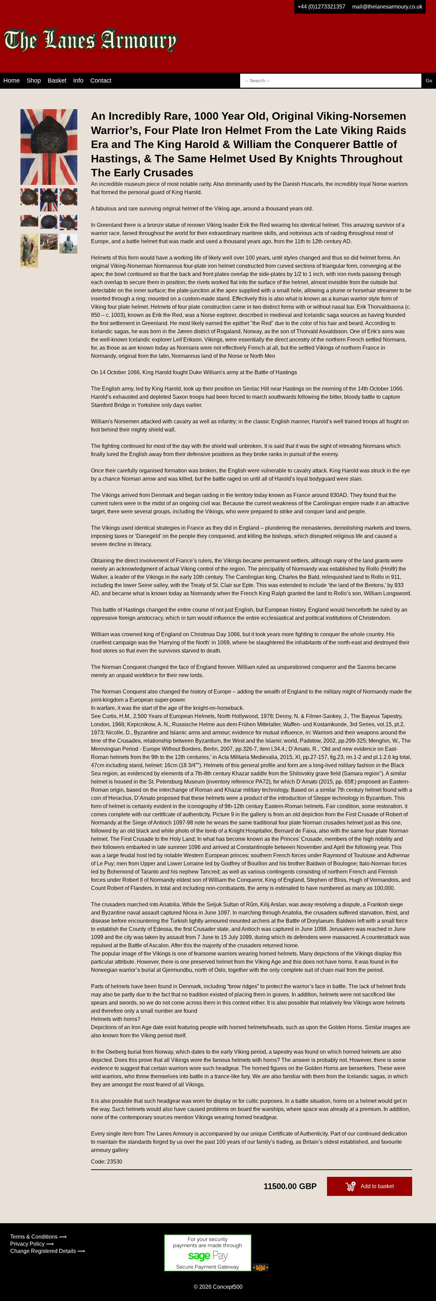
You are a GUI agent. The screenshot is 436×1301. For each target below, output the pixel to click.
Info (78, 80)
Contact (100, 80)
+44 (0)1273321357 (321, 7)
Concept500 (228, 1287)
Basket (57, 80)
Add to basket (377, 1186)
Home (11, 80)
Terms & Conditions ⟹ (38, 1237)
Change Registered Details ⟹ (47, 1251)
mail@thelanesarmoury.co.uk (387, 7)
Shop (34, 80)
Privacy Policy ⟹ (32, 1244)
